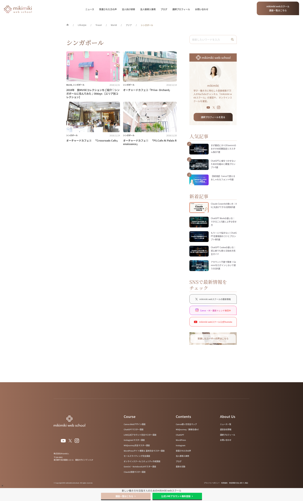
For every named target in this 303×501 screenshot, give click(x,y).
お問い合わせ (201, 9)
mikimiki (213, 85)
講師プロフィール (181, 9)
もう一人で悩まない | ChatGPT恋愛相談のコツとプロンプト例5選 (224, 236)
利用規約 (224, 483)
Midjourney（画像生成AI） (188, 429)
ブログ (164, 9)
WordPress (181, 440)
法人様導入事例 (148, 9)
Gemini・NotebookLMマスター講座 (140, 466)
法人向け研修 (128, 9)
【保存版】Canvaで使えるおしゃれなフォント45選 (223, 178)
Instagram (180, 445)
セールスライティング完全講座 (137, 456)
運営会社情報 (225, 429)
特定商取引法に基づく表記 (238, 483)
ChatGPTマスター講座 (133, 429)
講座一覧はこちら (124, 496)
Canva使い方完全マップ (186, 424)
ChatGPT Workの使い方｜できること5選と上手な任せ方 (224, 221)
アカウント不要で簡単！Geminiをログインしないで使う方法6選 (223, 265)
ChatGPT (180, 434)
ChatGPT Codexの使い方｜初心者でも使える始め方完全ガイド (223, 250)
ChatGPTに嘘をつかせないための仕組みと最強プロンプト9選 (223, 164)
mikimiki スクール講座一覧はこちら (277, 8)
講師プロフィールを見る (213, 117)
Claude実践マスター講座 (135, 472)
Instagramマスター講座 (134, 440)
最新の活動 (180, 466)
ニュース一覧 (225, 424)
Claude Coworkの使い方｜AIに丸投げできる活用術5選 (224, 205)
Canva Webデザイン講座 (135, 424)
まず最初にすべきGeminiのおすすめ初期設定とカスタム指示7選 (223, 148)
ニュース (89, 9)
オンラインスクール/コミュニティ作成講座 (142, 461)
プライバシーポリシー (212, 483)
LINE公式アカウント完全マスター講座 (140, 434)
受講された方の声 (108, 9)
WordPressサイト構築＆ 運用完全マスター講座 (144, 450)
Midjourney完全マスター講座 (137, 445)
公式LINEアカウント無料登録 (175, 496)
